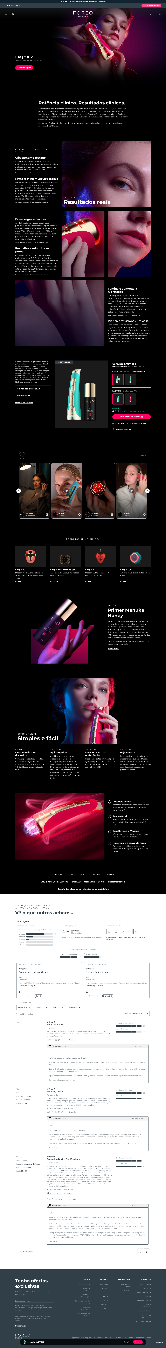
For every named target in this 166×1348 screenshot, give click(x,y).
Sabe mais (113, 648)
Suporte (127, 1290)
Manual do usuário (24, 403)
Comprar (138, 1342)
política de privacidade (22, 1318)
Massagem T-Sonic (94, 882)
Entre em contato (83, 1284)
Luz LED (76, 882)
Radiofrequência (116, 882)
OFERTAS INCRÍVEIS (151, 6)
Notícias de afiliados (143, 1292)
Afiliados (147, 1288)
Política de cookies (143, 1321)
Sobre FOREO (145, 1284)
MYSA (148, 1296)
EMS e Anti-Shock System (55, 882)
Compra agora (24, 68)
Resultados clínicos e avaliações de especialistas (83, 889)
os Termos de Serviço (39, 1318)
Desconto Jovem (144, 1300)
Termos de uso (145, 1311)
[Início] (83, 14)
